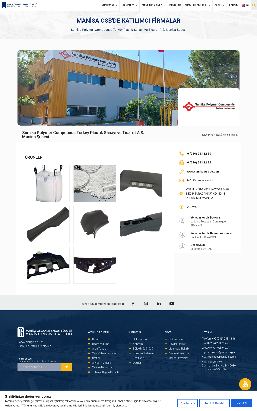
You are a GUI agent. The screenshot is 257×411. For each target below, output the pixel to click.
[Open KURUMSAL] (116, 5)
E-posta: (218, 352)
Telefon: (219, 338)
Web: (215, 347)
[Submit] (66, 367)
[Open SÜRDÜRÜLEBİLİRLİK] (209, 5)
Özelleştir (186, 403)
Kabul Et (242, 403)
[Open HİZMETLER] (136, 5)
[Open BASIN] (223, 5)
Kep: (219, 356)
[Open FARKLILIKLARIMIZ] (164, 5)
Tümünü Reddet (214, 403)
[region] (128, 401)
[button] (254, 5)
